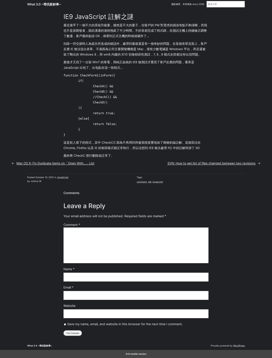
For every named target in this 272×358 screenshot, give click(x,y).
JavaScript (62, 177)
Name (69, 269)
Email (68, 287)
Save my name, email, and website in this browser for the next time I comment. (125, 324)
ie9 (149, 181)
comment (142, 181)
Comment (71, 225)
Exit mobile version (136, 353)
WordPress (239, 345)
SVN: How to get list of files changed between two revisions (211, 163)
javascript (158, 181)
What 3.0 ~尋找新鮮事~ (44, 4)
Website (69, 306)
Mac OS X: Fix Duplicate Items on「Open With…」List (55, 163)
